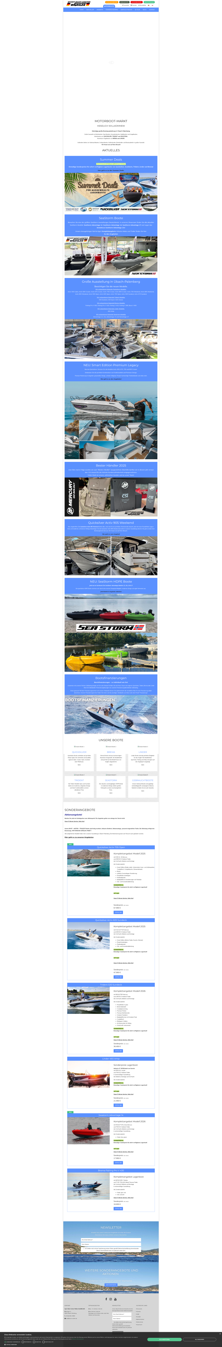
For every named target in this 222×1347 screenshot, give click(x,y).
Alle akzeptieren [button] (164, 1339)
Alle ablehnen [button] (199, 1339)
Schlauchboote (111, 2)
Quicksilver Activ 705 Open (111, 847)
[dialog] (111, 1339)
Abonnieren (111, 1255)
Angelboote (124, 2)
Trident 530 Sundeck (111, 984)
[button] (73, 1345)
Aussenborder (136, 2)
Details (117, 912)
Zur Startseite (111, 1285)
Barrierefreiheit (140, 1319)
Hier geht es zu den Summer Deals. (111, 170)
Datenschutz (140, 1322)
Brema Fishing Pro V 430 (111, 1170)
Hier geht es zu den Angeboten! (111, 379)
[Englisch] (152, 5)
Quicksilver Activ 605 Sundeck (111, 920)
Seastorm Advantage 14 (111, 1115)
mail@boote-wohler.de (71, 1318)
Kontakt (138, 1316)
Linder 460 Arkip (111, 1058)
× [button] (220, 1334)
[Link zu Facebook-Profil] (106, 1299)
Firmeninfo (139, 1309)
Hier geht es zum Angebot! (111, 534)
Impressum (139, 1324)
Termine (139, 1311)
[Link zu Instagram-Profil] (110, 1299)
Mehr (79, 765)
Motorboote (109, 6)
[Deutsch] (149, 5)
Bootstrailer (149, 2)
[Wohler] (78, 3)
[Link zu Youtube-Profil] (115, 1299)
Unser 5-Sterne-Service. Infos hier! (74, 821)
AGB (138, 1314)
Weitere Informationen (78, 1339)
